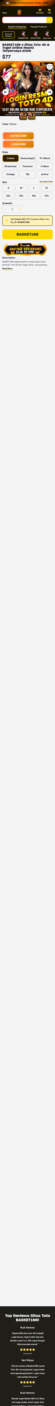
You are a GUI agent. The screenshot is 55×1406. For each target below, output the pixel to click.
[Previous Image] (5, 92)
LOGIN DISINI (18, 144)
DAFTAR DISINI (18, 136)
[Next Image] (49, 92)
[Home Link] (20, 12)
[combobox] (24, 20)
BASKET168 (27, 234)
